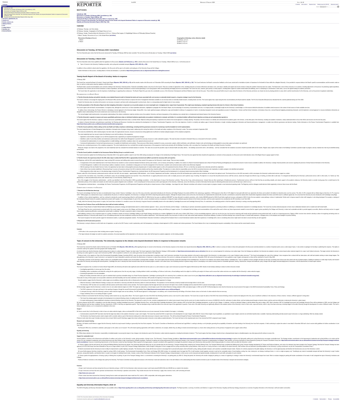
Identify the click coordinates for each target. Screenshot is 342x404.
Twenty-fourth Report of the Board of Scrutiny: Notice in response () (21, 12)
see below (112, 35)
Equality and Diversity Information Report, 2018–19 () (18, 17)
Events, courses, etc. (8, 22)
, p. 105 (128, 61)
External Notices (7, 31)
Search (317, 6)
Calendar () (8, 8)
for (327, 6)
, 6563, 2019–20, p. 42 (122, 82)
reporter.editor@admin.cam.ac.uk (102, 399)
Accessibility (336, 399)
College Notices (7, 27)
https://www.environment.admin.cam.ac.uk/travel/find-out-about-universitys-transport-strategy (205, 338)
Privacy (330, 399)
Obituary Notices (7, 23)
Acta (4, 25)
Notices (5, 6)
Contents (5, 4)
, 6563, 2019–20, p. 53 (128, 247)
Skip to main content (334, 0)
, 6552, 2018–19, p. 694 (205, 247)
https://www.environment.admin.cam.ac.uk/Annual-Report (163, 289)
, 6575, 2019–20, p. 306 (138, 64)
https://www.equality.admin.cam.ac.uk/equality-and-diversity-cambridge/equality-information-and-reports (147, 387)
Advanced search (334, 4)
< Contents (297, 4)
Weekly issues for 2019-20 (323, 4)
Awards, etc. (6, 20)
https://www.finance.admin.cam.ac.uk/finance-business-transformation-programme (99, 124)
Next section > (304, 4)
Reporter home (312, 4)
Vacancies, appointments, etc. (10, 18)
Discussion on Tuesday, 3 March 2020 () (15, 11)
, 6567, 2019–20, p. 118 (184, 82)
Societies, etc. (6, 29)
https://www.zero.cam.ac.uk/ (87, 373)
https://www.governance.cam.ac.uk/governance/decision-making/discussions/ (148, 70)
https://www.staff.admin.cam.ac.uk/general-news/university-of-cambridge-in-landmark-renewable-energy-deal (229, 275)
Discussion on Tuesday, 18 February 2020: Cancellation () (19, 9)
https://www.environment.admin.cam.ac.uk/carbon (191, 251)
